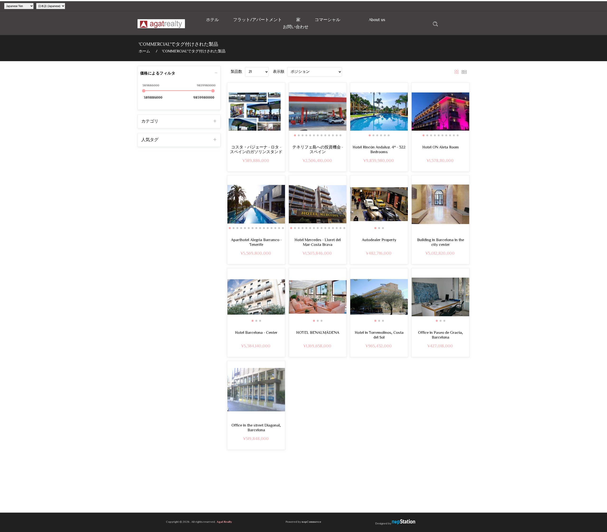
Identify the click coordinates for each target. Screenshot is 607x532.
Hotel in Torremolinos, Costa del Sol (379, 335)
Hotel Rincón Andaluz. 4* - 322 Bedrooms (379, 150)
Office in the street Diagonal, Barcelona (256, 428)
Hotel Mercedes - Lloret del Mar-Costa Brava (317, 243)
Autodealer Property (379, 240)
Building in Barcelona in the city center (440, 243)
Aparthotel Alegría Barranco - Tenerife (256, 243)
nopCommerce (311, 522)
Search (435, 23)
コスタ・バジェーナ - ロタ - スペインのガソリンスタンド (256, 150)
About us (377, 20)
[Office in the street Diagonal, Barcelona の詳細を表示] (256, 389)
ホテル (212, 20)
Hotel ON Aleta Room (440, 147)
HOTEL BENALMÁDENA (317, 332)
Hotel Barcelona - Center (256, 332)
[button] (295, 135)
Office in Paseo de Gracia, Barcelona (440, 335)
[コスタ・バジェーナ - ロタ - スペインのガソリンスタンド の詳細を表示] (256, 111)
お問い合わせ (295, 27)
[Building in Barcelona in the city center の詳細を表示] (440, 204)
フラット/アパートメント (257, 20)
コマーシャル (327, 20)
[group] (317, 111)
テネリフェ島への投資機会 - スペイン (317, 150)
